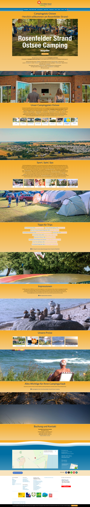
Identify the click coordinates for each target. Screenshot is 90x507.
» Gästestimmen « (66, 486)
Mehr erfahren (57, 55)
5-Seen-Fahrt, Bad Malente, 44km (45, 241)
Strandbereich (28, 62)
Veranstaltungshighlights (46, 175)
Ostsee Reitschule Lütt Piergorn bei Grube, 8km (45, 239)
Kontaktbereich (51, 66)
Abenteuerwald (27, 170)
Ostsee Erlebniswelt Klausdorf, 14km (37, 232)
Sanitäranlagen (58, 62)
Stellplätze (39, 61)
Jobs (65, 9)
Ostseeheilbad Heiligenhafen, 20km (45, 244)
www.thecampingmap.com (36, 488)
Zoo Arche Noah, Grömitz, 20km (44, 234)
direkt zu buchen (61, 115)
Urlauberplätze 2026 (25, 478)
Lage (12, 478)
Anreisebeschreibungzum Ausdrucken (65, 464)
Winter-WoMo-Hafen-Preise (26, 481)
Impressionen (51, 9)
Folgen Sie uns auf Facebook (17, 472)
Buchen (59, 9)
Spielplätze (48, 64)
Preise (56, 9)
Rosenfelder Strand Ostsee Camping (48, 477)
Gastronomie (51, 111)
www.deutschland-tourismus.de (37, 487)
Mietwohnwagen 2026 (25, 480)
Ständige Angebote (25, 488)
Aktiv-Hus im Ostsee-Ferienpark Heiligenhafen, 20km (45, 230)
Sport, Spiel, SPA (40, 9)
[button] (66, 472)
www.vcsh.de (35, 480)
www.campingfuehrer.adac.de (37, 482)
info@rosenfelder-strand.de (45, 435)
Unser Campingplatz (52, 110)
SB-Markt (57, 111)
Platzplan (38, 113)
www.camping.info (35, 484)
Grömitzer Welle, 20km (60, 232)
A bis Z (63, 111)
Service (62, 9)
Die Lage (64, 110)
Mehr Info (69, 505)
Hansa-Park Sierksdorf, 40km (34, 227)
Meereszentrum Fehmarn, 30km (45, 237)
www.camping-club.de (36, 483)
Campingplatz (26, 9)
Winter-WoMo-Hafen (32, 9)
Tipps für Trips (46, 9)
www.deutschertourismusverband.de (38, 481)
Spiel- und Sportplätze (50, 169)
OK (74, 505)
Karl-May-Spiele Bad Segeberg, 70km (55, 227)
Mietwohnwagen (54, 61)
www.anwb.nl (35, 485)
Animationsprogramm (56, 171)
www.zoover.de (35, 489)
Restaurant (37, 62)
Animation (24, 487)
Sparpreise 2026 (25, 479)
